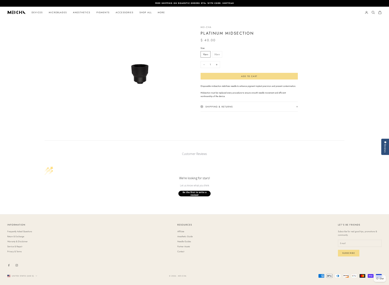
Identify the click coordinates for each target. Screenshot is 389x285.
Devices (37, 12)
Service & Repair (14, 246)
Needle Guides (184, 241)
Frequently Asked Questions (19, 231)
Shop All (145, 12)
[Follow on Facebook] (8, 265)
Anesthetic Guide (185, 236)
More (161, 12)
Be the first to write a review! (195, 193)
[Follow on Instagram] (16, 265)
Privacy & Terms (14, 251)
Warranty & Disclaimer (17, 241)
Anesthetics (81, 12)
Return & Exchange (15, 236)
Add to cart (249, 76)
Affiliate (180, 231)
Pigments (103, 12)
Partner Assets (183, 246)
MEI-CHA (206, 27)
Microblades (58, 12)
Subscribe (348, 253)
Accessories (124, 12)
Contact (180, 251)
